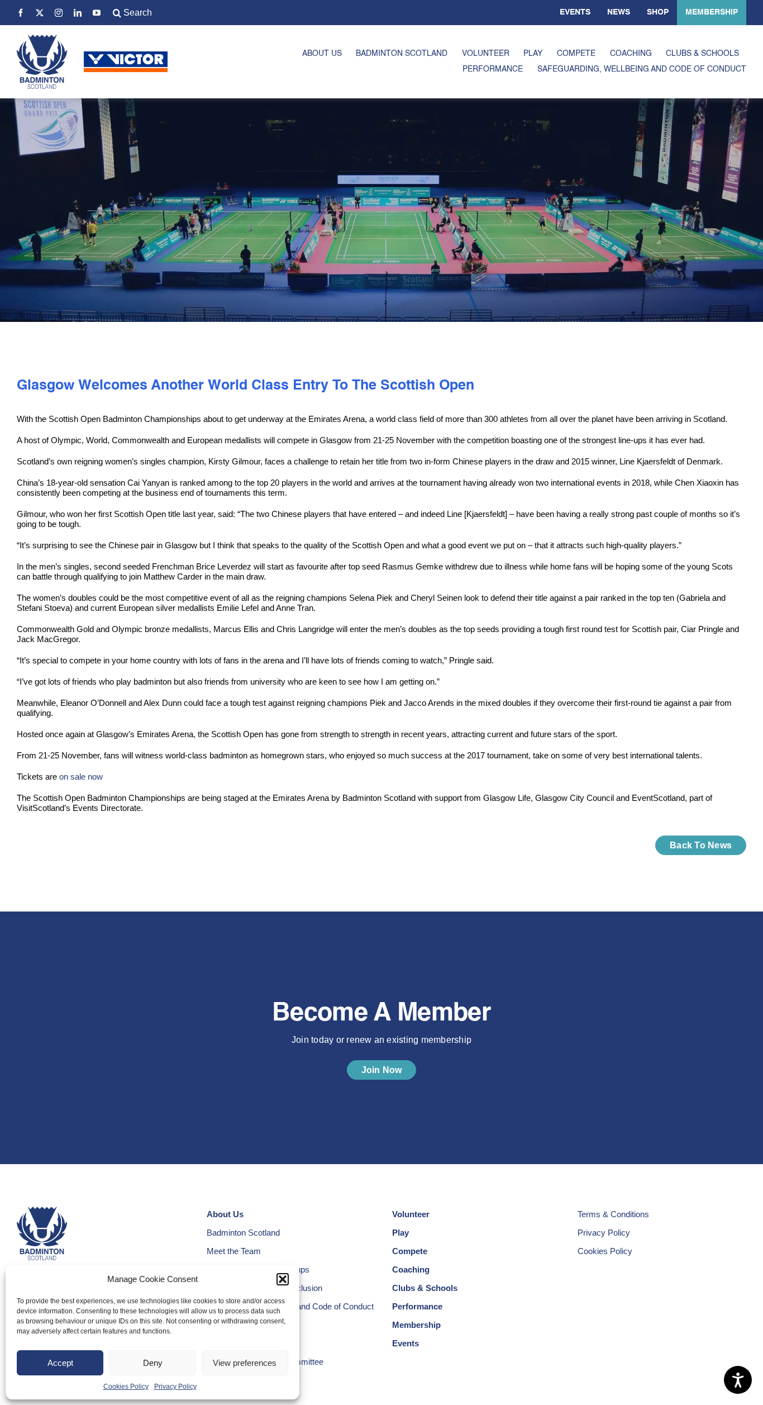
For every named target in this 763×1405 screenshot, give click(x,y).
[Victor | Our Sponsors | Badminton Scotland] (126, 55)
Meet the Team (234, 1251)
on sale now (81, 776)
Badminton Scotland (243, 1232)
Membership (711, 12)
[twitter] (40, 13)
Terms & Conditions (613, 1214)
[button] (282, 1279)
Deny (153, 1363)
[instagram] (59, 13)
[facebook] (21, 13)
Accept (60, 1363)
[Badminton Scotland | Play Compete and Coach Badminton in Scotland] (42, 39)
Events (575, 12)
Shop (658, 12)
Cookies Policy (126, 1386)
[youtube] (97, 13)
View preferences (244, 1363)
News (618, 12)
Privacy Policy (175, 1386)
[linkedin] (78, 13)
